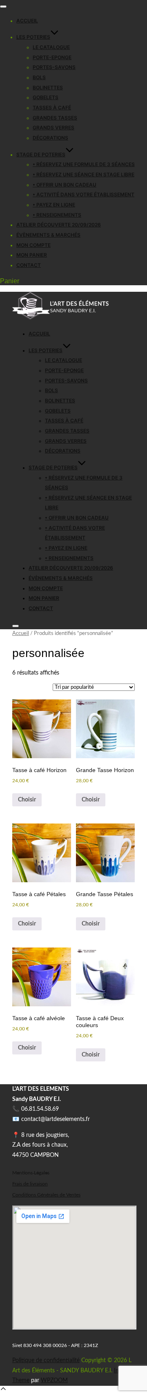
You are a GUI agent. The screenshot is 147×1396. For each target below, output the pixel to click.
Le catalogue (51, 47)
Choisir (27, 800)
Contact (28, 265)
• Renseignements (57, 215)
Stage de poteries (40, 154)
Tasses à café (52, 107)
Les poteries (33, 37)
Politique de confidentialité (46, 1360)
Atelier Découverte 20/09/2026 (58, 225)
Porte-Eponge (52, 57)
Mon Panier (31, 255)
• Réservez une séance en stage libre (83, 174)
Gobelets (45, 97)
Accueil (27, 21)
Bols (39, 77)
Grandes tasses (55, 118)
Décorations (50, 138)
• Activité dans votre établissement (83, 194)
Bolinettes (48, 87)
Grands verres (53, 127)
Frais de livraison (30, 1184)
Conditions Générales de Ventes (46, 1195)
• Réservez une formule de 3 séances (84, 164)
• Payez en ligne (54, 205)
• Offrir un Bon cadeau (64, 185)
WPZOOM (54, 1380)
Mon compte (33, 245)
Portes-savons (54, 67)
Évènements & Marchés (48, 235)
